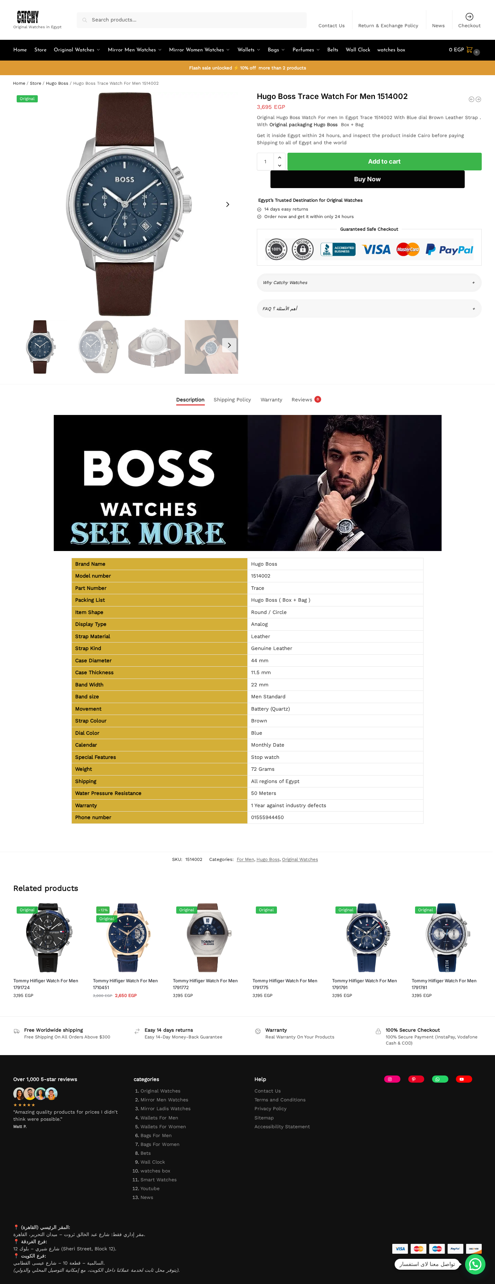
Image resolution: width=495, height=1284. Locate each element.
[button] (465, 50)
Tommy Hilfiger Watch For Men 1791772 (205, 984)
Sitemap (264, 1117)
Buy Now (367, 179)
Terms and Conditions (280, 1099)
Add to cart (384, 161)
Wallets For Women (163, 1126)
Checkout (469, 25)
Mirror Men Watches (164, 1099)
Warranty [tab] (271, 400)
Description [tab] (190, 400)
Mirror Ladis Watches (166, 1108)
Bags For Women (160, 1144)
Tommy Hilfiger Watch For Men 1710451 (125, 984)
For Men (245, 859)
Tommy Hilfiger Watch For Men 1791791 (364, 984)
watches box (155, 1170)
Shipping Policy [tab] (232, 400)
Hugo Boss (57, 83)
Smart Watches (159, 1179)
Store (35, 83)
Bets (146, 1153)
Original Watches (300, 859)
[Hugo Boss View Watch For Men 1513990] (478, 99)
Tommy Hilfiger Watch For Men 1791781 (444, 984)
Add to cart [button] (48, 1009)
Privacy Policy (270, 1108)
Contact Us (331, 25)
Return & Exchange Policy (388, 25)
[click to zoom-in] (125, 204)
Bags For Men (156, 1135)
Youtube (150, 1188)
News (438, 25)
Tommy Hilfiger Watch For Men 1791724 (45, 984)
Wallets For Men (159, 1117)
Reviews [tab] (305, 400)
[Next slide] (227, 204)
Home (19, 83)
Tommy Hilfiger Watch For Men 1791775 (284, 984)
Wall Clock (153, 1162)
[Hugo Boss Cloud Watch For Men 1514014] (471, 99)
